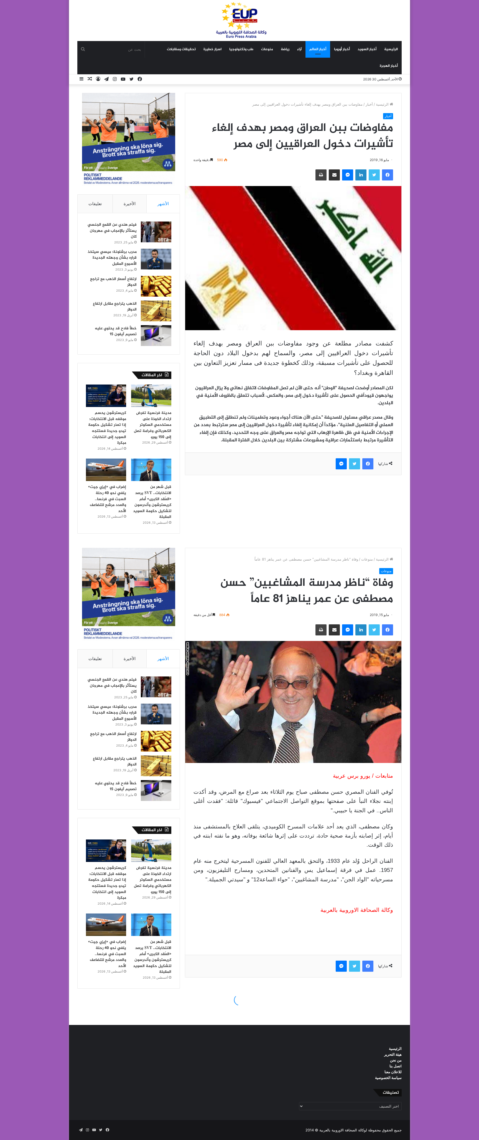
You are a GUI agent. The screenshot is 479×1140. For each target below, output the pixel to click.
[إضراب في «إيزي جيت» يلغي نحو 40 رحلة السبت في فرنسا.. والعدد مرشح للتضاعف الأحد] (106, 470)
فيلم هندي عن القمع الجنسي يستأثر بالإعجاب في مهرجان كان (112, 231)
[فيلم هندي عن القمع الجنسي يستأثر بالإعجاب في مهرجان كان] (156, 232)
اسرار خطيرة (212, 49)
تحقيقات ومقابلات (181, 49)
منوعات (267, 49)
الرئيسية (391, 49)
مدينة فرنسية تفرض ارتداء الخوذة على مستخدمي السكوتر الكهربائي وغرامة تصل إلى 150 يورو (152, 425)
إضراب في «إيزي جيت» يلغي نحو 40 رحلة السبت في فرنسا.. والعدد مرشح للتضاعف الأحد (107, 499)
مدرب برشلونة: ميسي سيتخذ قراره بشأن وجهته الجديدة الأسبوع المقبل (112, 258)
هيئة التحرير (393, 1054)
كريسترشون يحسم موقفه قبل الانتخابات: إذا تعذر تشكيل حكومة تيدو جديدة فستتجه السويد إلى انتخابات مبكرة (107, 428)
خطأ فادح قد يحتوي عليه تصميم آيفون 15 (116, 331)
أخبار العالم (317, 49)
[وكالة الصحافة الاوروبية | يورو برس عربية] (239, 20)
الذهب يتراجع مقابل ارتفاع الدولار (115, 307)
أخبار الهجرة (389, 66)
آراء (299, 49)
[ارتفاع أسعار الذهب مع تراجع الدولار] (156, 286)
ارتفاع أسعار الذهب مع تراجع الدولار (113, 282)
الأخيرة (130, 203)
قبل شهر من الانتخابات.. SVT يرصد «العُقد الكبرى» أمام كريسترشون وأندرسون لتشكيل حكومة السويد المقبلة (152, 502)
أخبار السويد (367, 49)
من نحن (396, 1060)
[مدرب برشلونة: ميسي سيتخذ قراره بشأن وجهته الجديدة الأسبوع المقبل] (156, 259)
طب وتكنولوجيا (241, 49)
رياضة (285, 49)
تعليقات (95, 203)
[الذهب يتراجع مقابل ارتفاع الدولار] (156, 311)
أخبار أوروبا (342, 49)
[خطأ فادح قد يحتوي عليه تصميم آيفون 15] (156, 335)
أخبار (369, 104)
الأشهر (163, 203)
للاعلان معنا (393, 1072)
